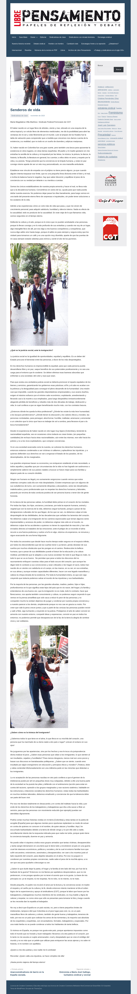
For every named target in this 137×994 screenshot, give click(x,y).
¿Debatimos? (114, 44)
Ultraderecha (101, 160)
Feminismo (116, 112)
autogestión (116, 89)
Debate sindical (39, 44)
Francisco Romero (112, 116)
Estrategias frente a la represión (93, 44)
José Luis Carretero (106, 125)
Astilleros (110, 89)
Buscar (100, 65)
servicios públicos (106, 144)
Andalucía (101, 87)
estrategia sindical (106, 108)
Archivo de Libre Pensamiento (79, 50)
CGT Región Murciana (113, 92)
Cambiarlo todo (72, 44)
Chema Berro (101, 95)
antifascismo (109, 87)
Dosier (32, 37)
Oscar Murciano (118, 131)
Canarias (104, 92)
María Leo (114, 128)
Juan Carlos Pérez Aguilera (104, 128)
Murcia (119, 128)
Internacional (17, 50)
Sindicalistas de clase (57, 37)
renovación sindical (116, 138)
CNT (116, 95)
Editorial (43, 37)
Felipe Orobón (104, 113)
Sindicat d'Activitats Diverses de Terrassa (108, 150)
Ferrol (99, 116)
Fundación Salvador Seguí (105, 119)
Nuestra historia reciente (21, 44)
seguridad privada (110, 141)
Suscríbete (23, 37)
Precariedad (104, 134)
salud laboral (101, 141)
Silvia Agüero (101, 147)
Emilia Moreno (115, 102)
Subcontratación (105, 153)
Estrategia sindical (105, 37)
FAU (99, 113)
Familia (119, 108)
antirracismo (102, 90)
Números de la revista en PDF (46, 50)
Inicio (14, 37)
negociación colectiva (108, 131)
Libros (62, 50)
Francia (104, 116)
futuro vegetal (117, 119)
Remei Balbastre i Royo (103, 138)
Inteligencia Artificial (103, 122)
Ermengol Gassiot (103, 105)
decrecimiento (104, 102)
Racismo (113, 135)
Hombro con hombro (56, 44)
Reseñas (28, 50)
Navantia (100, 131)
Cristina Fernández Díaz (108, 98)
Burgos (99, 92)
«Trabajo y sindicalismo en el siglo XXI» (109, 50)
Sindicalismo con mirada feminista (82, 37)
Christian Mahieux (109, 95)
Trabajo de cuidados (107, 156)
